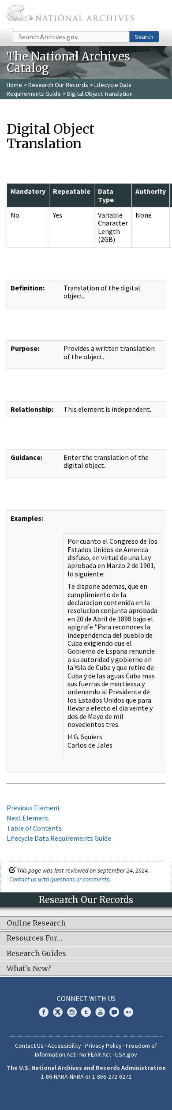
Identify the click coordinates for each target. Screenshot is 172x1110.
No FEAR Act (95, 1054)
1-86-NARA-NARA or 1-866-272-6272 (86, 1076)
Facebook (43, 1012)
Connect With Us (86, 998)
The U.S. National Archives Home (70, 14)
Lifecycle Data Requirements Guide (59, 838)
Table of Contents (34, 828)
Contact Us (29, 1046)
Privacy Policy (103, 1046)
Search (144, 37)
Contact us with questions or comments (59, 879)
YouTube (100, 1012)
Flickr (128, 1012)
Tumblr (86, 1012)
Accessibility (64, 1046)
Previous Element (33, 807)
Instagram (72, 1012)
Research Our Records (58, 85)
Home (14, 85)
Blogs (114, 1012)
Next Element (28, 817)
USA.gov (126, 1054)
